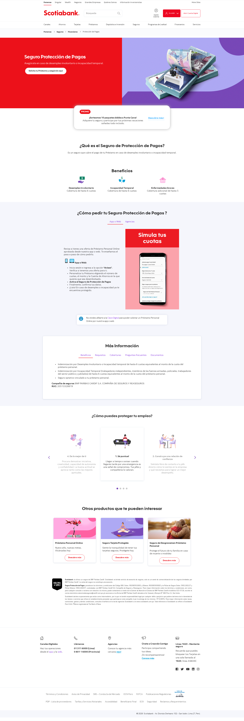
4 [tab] (127, 488)
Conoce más (148, 658)
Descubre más (155, 118)
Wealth (68, 3)
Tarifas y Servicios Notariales (88, 702)
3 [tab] (123, 488)
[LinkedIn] (193, 669)
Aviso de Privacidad (81, 694)
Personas (47, 3)
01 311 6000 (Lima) (84, 648)
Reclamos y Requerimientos (173, 702)
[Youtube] (187, 669)
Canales (47, 25)
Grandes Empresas (93, 3)
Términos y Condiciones (57, 694)
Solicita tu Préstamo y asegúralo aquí (46, 71)
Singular (58, 3)
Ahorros (62, 25)
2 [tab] (120, 488)
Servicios (196, 25)
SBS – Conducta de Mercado (106, 694)
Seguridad (152, 702)
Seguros (136, 25)
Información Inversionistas (131, 3)
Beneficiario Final (128, 702)
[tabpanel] (122, 453)
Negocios (77, 3)
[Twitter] (182, 669)
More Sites (196, 3)
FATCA (139, 694)
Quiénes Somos (110, 3)
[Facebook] (177, 669)
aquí (118, 652)
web (60, 652)
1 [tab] (117, 488)
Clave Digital (113, 318)
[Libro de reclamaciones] (180, 697)
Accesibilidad (111, 702)
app (51, 652)
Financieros (73, 32)
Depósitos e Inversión (115, 25)
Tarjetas (77, 25)
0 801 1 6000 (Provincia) (87, 652)
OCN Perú (128, 694)
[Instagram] (198, 669)
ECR (142, 702)
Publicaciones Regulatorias (158, 694)
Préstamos (93, 25)
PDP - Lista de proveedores (58, 702)
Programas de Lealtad (157, 25)
